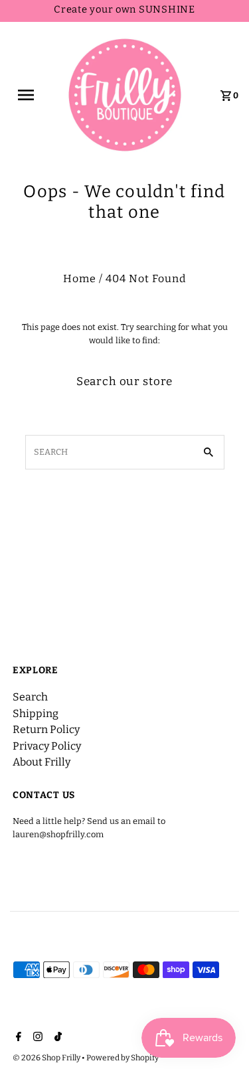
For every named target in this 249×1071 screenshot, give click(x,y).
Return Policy (46, 729)
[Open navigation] (30, 95)
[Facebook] (17, 1038)
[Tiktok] (56, 1038)
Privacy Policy (47, 746)
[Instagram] (36, 1038)
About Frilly (41, 762)
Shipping (35, 713)
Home (79, 278)
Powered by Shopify (122, 1057)
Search (30, 697)
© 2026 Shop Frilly (47, 1057)
